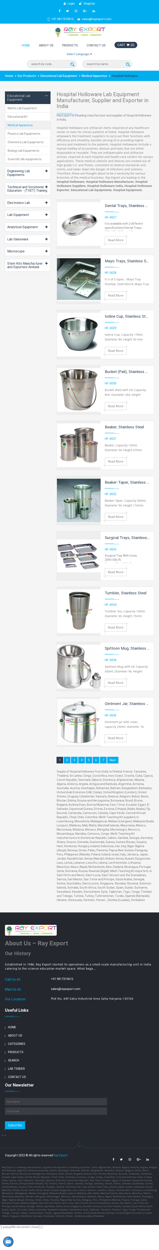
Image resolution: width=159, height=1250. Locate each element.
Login (71, 3)
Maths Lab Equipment (22, 108)
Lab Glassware (17, 239)
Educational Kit (18, 116)
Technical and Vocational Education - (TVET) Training (27, 189)
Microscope (16, 251)
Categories (16, 1043)
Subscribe (15, 1125)
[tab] (28, 97)
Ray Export (60, 1155)
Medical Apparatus (94, 76)
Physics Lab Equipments (24, 133)
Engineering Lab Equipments (18, 173)
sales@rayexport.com (96, 19)
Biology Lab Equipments (23, 150)
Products (70, 45)
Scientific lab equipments (25, 159)
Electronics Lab (18, 203)
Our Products (26, 76)
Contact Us (96, 45)
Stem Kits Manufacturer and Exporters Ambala (25, 265)
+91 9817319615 (62, 19)
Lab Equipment (18, 215)
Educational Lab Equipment (58, 76)
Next (113, 760)
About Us (46, 45)
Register (89, 3)
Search (13, 1060)
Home (26, 45)
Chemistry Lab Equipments (26, 142)
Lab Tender (16, 1068)
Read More (115, 240)
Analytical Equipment (22, 227)
